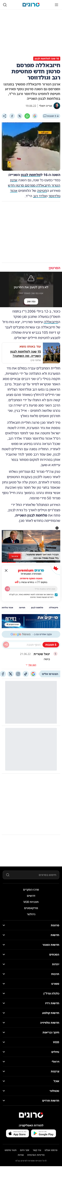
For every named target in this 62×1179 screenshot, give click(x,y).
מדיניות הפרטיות (35, 1154)
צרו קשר (37, 1150)
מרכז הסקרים (31, 889)
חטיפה (42, 190)
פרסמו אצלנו (51, 1150)
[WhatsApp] (27, 116)
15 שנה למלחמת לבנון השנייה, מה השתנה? (25, 353)
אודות (21, 1154)
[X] (19, 116)
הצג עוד (32, 664)
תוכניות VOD (31, 902)
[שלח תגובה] (6, 645)
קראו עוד (14, 556)
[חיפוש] (5, 5)
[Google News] (33, 674)
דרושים (31, 896)
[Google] (35, 116)
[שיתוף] (4, 116)
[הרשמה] (7, 588)
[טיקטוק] (26, 674)
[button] (57, 528)
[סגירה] (6, 570)
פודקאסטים (31, 908)
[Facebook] (12, 116)
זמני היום (24, 1150)
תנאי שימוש (11, 1150)
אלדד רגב (39, 196)
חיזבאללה (51, 322)
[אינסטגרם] (18, 674)
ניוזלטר (31, 914)
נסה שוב (31, 301)
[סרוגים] (31, 1115)
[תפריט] (56, 4)
